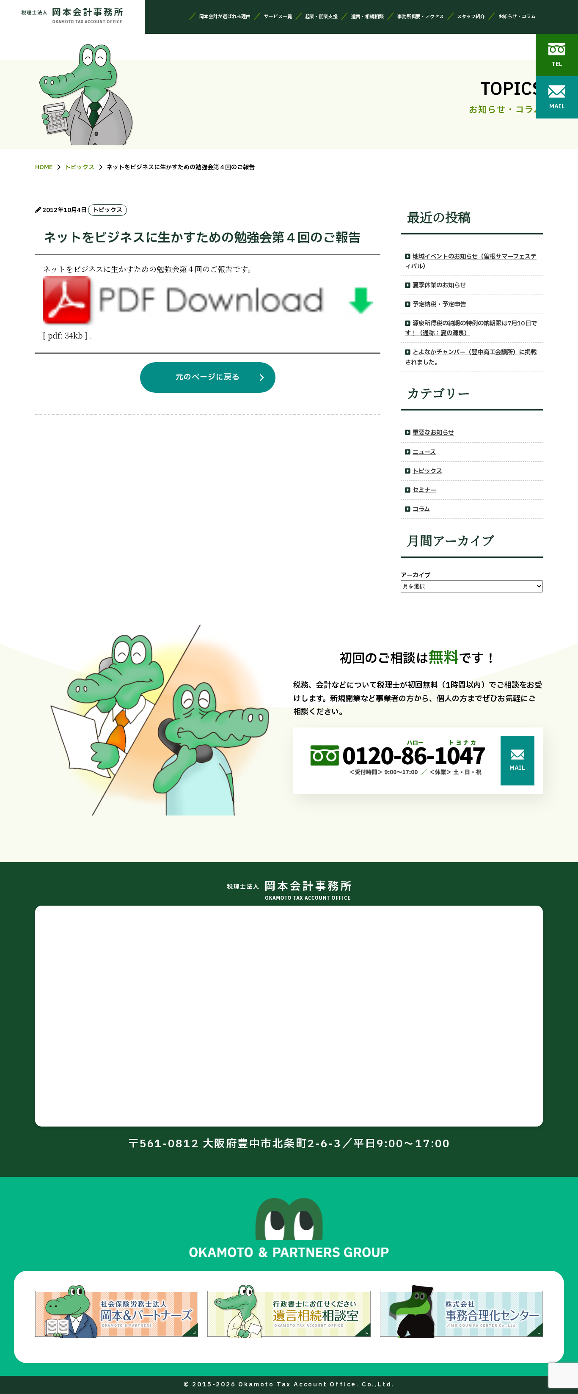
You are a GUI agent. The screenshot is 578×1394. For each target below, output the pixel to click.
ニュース (424, 452)
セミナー (424, 490)
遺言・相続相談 (367, 16)
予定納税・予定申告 (439, 304)
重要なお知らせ (433, 432)
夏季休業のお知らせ (439, 285)
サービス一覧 (278, 16)
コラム (421, 509)
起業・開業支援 (321, 16)
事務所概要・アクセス (420, 16)
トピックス (427, 471)
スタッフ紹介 (471, 16)
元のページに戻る (208, 377)
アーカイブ (415, 575)
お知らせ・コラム (517, 16)
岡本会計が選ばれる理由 (224, 16)
